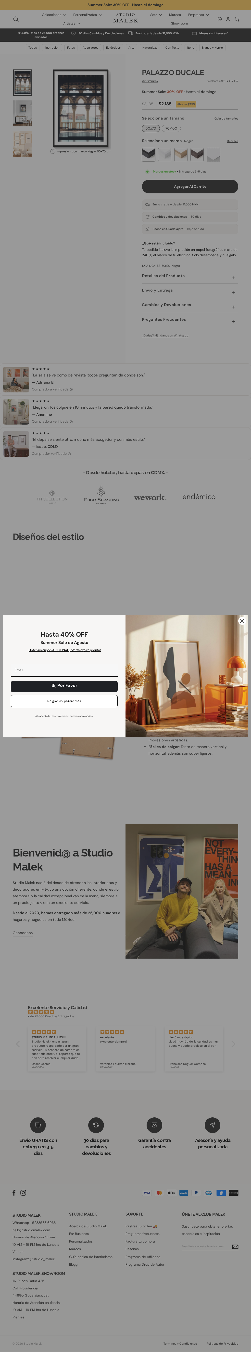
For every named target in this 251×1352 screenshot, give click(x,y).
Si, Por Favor (64, 685)
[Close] (242, 621)
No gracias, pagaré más (64, 701)
